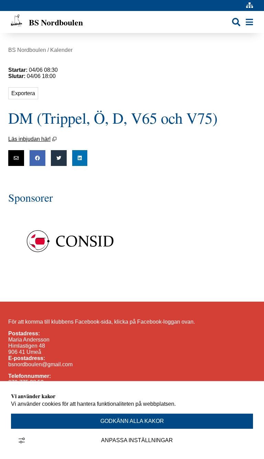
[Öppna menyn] (249, 22)
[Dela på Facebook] (37, 158)
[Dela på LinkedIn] (79, 158)
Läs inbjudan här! (32, 139)
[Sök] (236, 22)
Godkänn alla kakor (132, 421)
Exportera (23, 93)
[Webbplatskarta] (249, 5)
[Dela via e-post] (16, 158)
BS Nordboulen (27, 50)
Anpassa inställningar (137, 440)
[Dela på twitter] (59, 158)
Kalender (61, 50)
